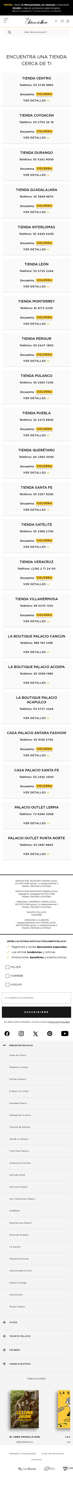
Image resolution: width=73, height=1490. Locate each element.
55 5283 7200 (43, 382)
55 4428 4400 (43, 234)
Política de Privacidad (58, 1022)
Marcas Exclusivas (19, 1259)
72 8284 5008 (43, 814)
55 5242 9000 (43, 159)
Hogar (16, 984)
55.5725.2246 (22, 884)
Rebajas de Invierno (20, 1115)
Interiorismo (15, 1295)
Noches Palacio (17, 1079)
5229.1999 (36, 915)
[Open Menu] (6, 21)
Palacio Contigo (18, 1283)
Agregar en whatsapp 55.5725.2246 (36, 894)
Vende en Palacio (18, 1139)
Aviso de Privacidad (53, 1454)
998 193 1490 (43, 643)
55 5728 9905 (43, 85)
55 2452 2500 (43, 777)
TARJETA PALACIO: (36, 912)
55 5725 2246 (43, 271)
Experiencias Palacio (20, 1223)
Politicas (36, 1460)
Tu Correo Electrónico (19, 998)
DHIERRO (14, 1211)
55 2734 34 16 (43, 122)
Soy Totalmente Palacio (22, 1199)
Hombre (17, 976)
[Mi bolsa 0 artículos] (67, 21)
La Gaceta (14, 1247)
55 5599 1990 (43, 674)
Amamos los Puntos (20, 1163)
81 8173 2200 (43, 308)
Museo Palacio (17, 1307)
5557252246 (22, 925)
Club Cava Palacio (19, 1151)
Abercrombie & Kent (20, 1271)
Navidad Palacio (18, 1103)
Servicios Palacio (18, 1187)
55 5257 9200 (43, 494)
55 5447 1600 (43, 345)
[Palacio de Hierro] (36, 21)
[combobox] (33, 32)
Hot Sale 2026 (17, 1175)
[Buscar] (10, 32)
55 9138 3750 (43, 740)
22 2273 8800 (43, 420)
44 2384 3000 (43, 457)
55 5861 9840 (43, 845)
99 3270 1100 (43, 606)
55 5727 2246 (43, 709)
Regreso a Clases (18, 1067)
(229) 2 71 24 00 (43, 569)
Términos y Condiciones (22, 1454)
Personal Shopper (19, 1235)
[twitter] (35, 1033)
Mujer (16, 967)
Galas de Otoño (17, 1055)
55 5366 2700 (43, 531)
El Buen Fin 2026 (18, 1091)
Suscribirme (36, 1012)
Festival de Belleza (19, 1127)
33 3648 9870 (43, 196)
